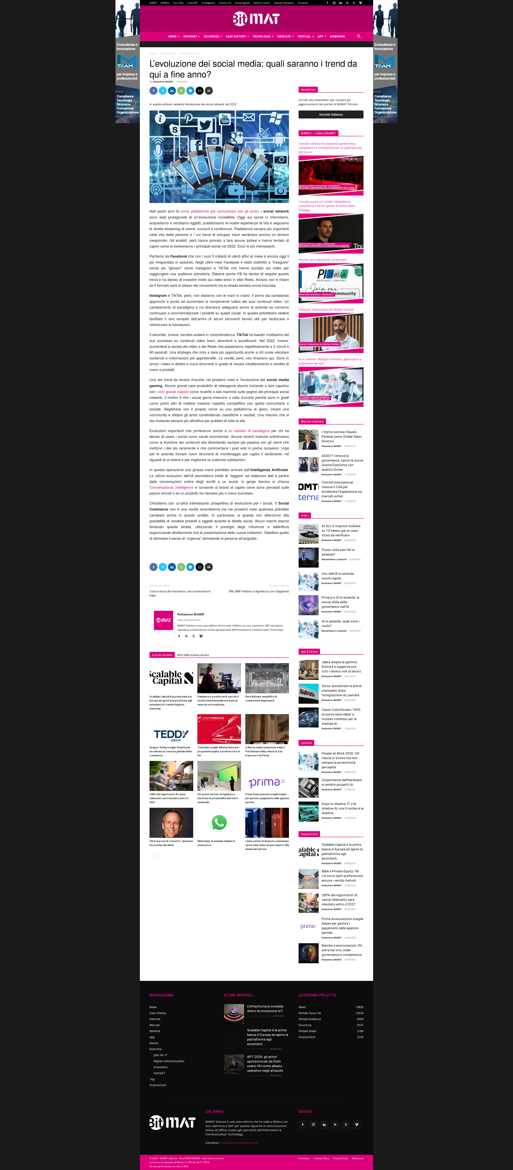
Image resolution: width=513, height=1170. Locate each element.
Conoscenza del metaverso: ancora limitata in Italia (180, 593)
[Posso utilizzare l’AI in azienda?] (309, 558)
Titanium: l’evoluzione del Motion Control (326, 309)
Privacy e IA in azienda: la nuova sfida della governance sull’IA (340, 602)
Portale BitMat (168, 53)
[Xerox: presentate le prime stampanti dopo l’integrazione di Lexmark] (309, 694)
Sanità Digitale (242, 2)
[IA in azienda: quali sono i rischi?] (309, 629)
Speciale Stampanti (284, 2)
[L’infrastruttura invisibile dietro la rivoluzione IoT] (234, 1014)
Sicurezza (211, 36)
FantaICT (159, 1073)
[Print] (209, 91)
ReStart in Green (261, 2)
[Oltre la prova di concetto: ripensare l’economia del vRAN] (171, 823)
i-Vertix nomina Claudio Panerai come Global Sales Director (342, 436)
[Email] (200, 91)
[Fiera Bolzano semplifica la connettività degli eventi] (267, 678)
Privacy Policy (340, 1158)
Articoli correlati (162, 655)
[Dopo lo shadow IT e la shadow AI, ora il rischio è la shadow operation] (309, 812)
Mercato (284, 36)
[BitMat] (256, 18)
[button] (359, 37)
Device (153, 1043)
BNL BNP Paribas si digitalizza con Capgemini (259, 591)
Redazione (358, 1158)
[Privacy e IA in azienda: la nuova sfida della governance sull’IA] (309, 605)
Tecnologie (262, 36)
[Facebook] (327, 3)
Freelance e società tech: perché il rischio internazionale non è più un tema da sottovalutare (217, 700)
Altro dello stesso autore (193, 655)
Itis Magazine (208, 2)
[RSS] (347, 3)
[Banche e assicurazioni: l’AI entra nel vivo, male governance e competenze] (309, 953)
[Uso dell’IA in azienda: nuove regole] (309, 581)
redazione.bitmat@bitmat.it (239, 1143)
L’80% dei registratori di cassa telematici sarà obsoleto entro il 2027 (168, 798)
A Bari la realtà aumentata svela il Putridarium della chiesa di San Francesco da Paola (265, 751)
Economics (161, 1067)
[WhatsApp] (181, 91)
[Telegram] (190, 91)
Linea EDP (192, 2)
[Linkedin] (341, 3)
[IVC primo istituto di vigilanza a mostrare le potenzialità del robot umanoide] (219, 776)
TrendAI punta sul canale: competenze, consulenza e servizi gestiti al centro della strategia (327, 206)
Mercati (154, 1025)
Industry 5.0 (225, 2)
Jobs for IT (160, 1055)
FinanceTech (157, 1085)
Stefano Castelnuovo (258, 1015)
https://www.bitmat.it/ (189, 620)
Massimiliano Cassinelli (334, 559)
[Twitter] (354, 3)
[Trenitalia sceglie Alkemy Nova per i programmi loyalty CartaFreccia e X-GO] (219, 729)
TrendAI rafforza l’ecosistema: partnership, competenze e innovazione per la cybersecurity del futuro (330, 148)
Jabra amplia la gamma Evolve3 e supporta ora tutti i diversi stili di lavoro (341, 666)
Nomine (154, 1031)
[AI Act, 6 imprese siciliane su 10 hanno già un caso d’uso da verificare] (309, 534)
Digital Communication (169, 1061)
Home (152, 53)
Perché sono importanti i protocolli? (322, 260)
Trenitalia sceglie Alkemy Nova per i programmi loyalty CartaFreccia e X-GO (218, 751)
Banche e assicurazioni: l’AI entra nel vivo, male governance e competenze (342, 950)
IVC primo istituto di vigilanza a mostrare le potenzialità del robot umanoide (217, 798)
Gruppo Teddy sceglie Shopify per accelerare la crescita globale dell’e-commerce (171, 751)
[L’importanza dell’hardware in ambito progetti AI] (309, 788)
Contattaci (303, 2)
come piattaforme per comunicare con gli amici (220, 211)
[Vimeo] (360, 3)
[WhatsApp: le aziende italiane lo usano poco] (219, 823)
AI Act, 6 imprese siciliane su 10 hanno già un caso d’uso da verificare (341, 530)
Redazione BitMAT (163, 81)
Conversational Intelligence (171, 487)
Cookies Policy (321, 1158)
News (172, 36)
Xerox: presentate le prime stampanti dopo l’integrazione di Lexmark (342, 690)
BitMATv (165, 2)
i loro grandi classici (173, 391)
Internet (190, 36)
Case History (236, 36)
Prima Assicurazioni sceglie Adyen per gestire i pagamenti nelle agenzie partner (267, 798)
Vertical (304, 36)
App (320, 36)
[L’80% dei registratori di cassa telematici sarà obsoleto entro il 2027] (171, 776)
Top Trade (178, 2)
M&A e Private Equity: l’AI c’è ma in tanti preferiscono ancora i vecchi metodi (342, 875)
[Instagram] (334, 3)
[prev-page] (152, 857)
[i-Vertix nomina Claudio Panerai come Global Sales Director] (309, 440)
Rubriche (155, 1049)
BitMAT (153, 2)
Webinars (337, 36)
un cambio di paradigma (249, 430)
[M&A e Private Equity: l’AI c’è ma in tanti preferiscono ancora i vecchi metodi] (309, 879)
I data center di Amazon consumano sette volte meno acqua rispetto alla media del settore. (267, 845)
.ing (152, 1079)
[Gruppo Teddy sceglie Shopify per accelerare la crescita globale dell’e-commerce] (171, 729)
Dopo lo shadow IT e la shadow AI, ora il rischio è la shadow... (343, 808)
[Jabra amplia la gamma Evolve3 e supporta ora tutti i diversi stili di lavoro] (309, 670)
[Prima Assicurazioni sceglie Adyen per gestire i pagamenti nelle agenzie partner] (267, 776)
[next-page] (158, 857)
